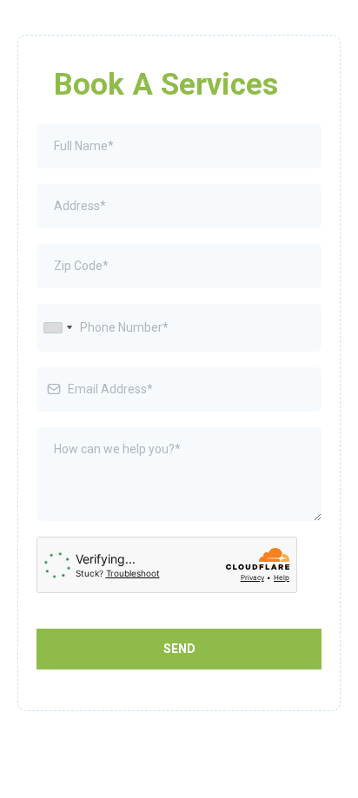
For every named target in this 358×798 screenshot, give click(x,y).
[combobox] (57, 328)
